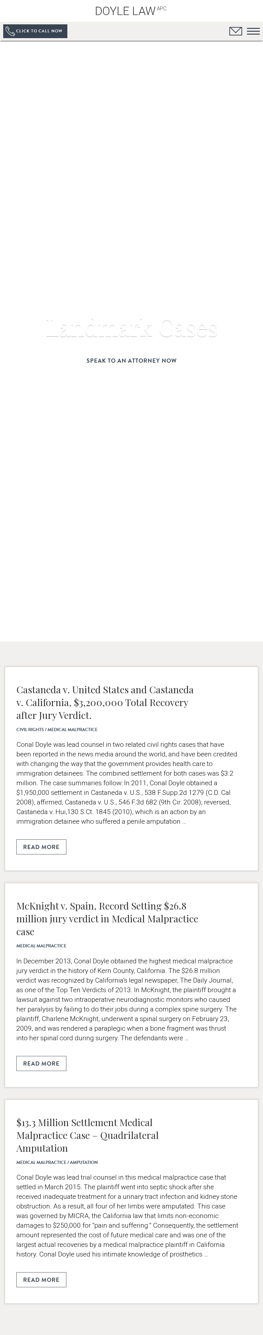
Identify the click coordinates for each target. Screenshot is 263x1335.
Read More (41, 847)
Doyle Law (130, 11)
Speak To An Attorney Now (132, 360)
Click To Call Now (39, 31)
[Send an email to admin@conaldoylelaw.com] (235, 32)
